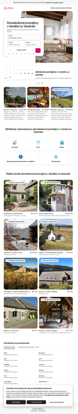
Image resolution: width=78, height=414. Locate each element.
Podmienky (42, 411)
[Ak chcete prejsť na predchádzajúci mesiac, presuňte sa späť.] (10, 50)
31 (10, 77)
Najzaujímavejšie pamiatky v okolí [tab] (28, 347)
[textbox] (15, 44)
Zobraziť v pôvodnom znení (54, 2)
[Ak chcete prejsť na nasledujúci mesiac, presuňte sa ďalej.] (32, 50)
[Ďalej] (41, 83)
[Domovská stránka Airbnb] (9, 8)
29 (28, 73)
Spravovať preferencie (57, 402)
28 (25, 73)
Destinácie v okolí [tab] (9, 347)
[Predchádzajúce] (34, 83)
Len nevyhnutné (36, 402)
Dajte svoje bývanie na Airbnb (61, 8)
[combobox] (23, 38)
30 (32, 73)
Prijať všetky (16, 402)
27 (21, 73)
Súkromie (34, 411)
